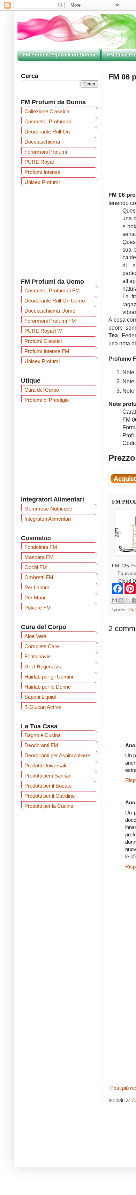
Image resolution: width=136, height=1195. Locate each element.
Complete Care (41, 646)
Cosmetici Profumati (47, 121)
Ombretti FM (38, 577)
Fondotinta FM (40, 547)
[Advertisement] (59, 450)
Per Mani (34, 597)
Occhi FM (35, 567)
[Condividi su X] (127, 600)
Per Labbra (37, 587)
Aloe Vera (35, 636)
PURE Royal (39, 162)
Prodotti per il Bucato (47, 786)
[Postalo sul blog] (121, 600)
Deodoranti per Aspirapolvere (57, 755)
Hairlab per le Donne (47, 687)
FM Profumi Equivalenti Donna (59, 55)
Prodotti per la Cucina (48, 806)
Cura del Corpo (41, 390)
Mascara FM (39, 557)
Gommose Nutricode (48, 509)
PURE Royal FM (43, 331)
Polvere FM (37, 608)
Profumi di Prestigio (46, 400)
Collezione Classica (46, 111)
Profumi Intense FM (46, 351)
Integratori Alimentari (47, 519)
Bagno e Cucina (42, 735)
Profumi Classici (43, 341)
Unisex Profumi (42, 182)
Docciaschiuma (42, 142)
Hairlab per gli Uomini (48, 677)
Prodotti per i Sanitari (47, 776)
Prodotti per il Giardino (49, 796)
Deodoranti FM (41, 745)
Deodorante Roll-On (47, 132)
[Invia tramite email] (114, 600)
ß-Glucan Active (42, 707)
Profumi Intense (42, 172)
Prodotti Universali (45, 765)
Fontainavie (37, 656)
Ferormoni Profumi (45, 152)
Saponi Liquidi (40, 697)
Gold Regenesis (42, 666)
